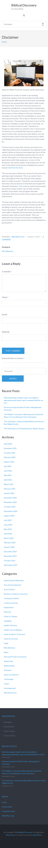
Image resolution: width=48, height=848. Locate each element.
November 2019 (10, 556)
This (20, 186)
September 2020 (10, 511)
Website (5, 332)
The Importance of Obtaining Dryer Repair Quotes (24, 428)
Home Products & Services (14, 634)
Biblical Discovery (26, 832)
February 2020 (9, 542)
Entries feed (7, 807)
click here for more (15, 168)
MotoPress (10, 835)
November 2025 (10, 448)
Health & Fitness (10, 625)
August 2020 (9, 516)
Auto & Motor (9, 589)
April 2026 (8, 444)
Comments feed (8, 811)
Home (4, 42)
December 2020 (10, 498)
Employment (9, 607)
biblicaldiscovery (17, 237)
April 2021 (8, 480)
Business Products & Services (16, 594)
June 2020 (8, 525)
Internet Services (11, 639)
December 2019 (10, 551)
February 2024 (9, 457)
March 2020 (8, 538)
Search (12, 378)
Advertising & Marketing (13, 580)
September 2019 (10, 565)
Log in (4, 802)
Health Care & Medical (13, 630)
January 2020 (9, 547)
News (6, 652)
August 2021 (9, 462)
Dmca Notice (9, 726)
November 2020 (10, 502)
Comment (6, 271)
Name (4, 297)
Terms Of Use (9, 735)
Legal (6, 643)
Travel (6, 684)
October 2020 (9, 507)
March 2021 (8, 484)
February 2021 (9, 489)
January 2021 (9, 493)
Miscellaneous (7, 251)
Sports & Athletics (11, 675)
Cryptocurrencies (11, 603)
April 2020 (8, 534)
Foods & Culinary (10, 616)
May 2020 (8, 529)
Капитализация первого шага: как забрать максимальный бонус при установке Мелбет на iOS (23, 400)
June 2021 (8, 471)
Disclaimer (8, 722)
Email (4, 314)
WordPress (37, 835)
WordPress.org (8, 816)
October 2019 (9, 560)
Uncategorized (10, 688)
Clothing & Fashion (11, 598)
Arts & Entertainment (12, 585)
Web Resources (10, 693)
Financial (7, 612)
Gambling (7, 621)
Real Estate (8, 661)
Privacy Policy (9, 731)
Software (7, 670)
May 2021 (8, 475)
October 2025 (9, 453)
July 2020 (7, 520)
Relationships (9, 666)
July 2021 (7, 466)
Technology (8, 679)
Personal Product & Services (15, 657)
